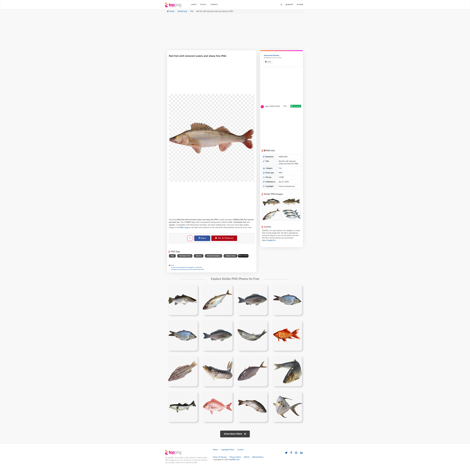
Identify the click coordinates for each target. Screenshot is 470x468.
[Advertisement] (235, 33)
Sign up (290, 4)
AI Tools (203, 4)
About (215, 450)
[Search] (281, 4)
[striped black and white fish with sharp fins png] (183, 406)
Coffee (268, 62)
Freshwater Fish (184, 256)
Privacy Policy (235, 457)
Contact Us (271, 240)
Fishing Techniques (213, 256)
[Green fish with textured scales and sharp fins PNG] (271, 202)
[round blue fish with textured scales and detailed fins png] (218, 335)
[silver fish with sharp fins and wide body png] (287, 406)
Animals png (182, 11)
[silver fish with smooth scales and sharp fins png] (218, 300)
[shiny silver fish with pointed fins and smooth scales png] (252, 335)
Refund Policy (258, 457)
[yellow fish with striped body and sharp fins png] (183, 371)
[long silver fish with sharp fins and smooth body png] (218, 371)
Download (296, 106)
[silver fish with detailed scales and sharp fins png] (183, 300)
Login (300, 4)
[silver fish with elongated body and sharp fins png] (252, 371)
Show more (243, 256)
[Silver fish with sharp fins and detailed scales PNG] (271, 214)
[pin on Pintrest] (194, 288)
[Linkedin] (301, 453)
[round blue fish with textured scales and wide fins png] (252, 300)
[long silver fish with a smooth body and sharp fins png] (287, 371)
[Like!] (190, 238)
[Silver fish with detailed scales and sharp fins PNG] (291, 214)
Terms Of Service (220, 457)
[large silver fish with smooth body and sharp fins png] (252, 406)
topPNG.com (234, 460)
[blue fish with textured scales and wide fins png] (287, 300)
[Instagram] (296, 453)
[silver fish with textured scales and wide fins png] (183, 335)
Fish (191, 11)
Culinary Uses (230, 256)
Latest (193, 4)
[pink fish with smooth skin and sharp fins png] (218, 406)
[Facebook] (291, 453)
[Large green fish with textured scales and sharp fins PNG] (291, 202)
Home (171, 11)
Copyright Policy (227, 450)
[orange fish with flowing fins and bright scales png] (287, 335)
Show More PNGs (233, 434)
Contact (214, 4)
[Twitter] (286, 453)
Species (198, 256)
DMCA (246, 457)
